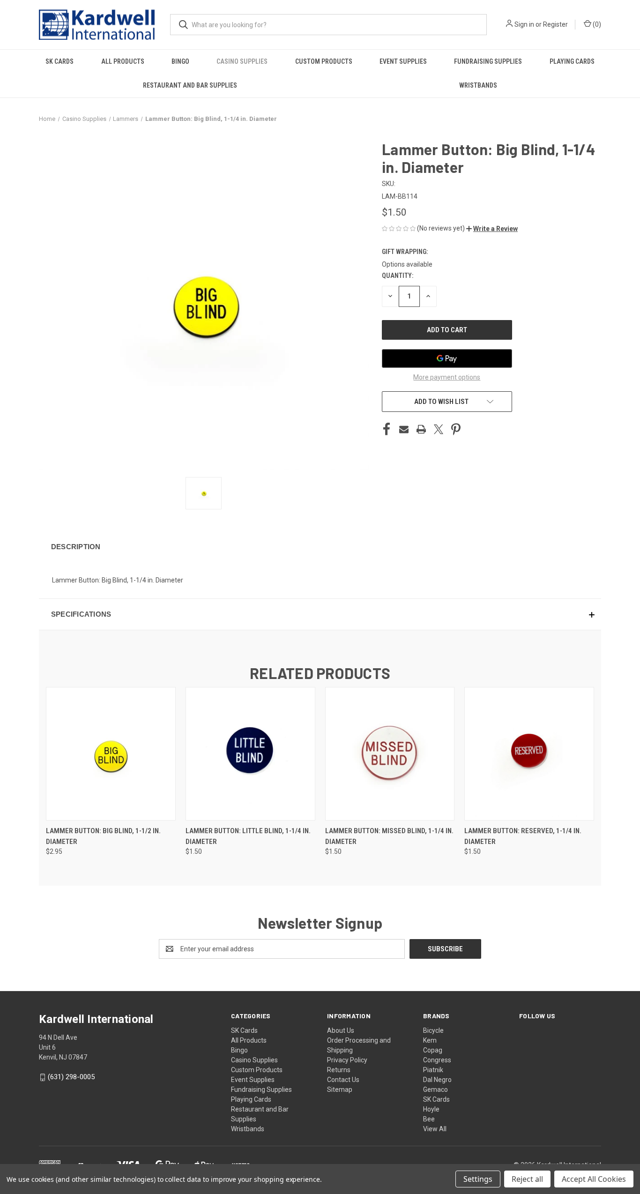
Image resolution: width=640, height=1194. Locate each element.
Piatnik (433, 1070)
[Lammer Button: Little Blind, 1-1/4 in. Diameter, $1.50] (250, 754)
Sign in (524, 24)
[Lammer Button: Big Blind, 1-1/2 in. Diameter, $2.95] (111, 754)
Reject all (527, 1179)
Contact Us (343, 1079)
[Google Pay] (447, 358)
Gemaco (435, 1089)
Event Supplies (403, 61)
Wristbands (478, 85)
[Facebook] (386, 429)
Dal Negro (437, 1079)
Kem (430, 1040)
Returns (338, 1070)
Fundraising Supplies (488, 61)
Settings (477, 1179)
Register (555, 24)
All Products (122, 61)
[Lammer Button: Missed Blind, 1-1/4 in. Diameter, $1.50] (390, 754)
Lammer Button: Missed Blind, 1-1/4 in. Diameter (389, 836)
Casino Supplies (242, 61)
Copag (432, 1050)
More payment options (446, 377)
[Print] (421, 429)
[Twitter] (438, 429)
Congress (437, 1060)
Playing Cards (572, 61)
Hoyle (431, 1109)
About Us (340, 1030)
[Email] (404, 429)
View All (435, 1129)
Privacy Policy (347, 1060)
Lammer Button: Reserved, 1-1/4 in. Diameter (522, 836)
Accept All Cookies (594, 1179)
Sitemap (339, 1089)
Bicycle (433, 1030)
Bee (429, 1119)
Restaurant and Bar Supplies (190, 85)
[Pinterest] (456, 429)
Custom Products (323, 61)
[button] (492, 228)
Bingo (180, 61)
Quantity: (397, 275)
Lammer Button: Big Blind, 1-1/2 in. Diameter (103, 836)
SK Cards (59, 61)
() (596, 24)
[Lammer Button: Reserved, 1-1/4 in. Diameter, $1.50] (529, 754)
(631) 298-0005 (71, 1077)
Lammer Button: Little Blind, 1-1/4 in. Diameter (248, 836)
